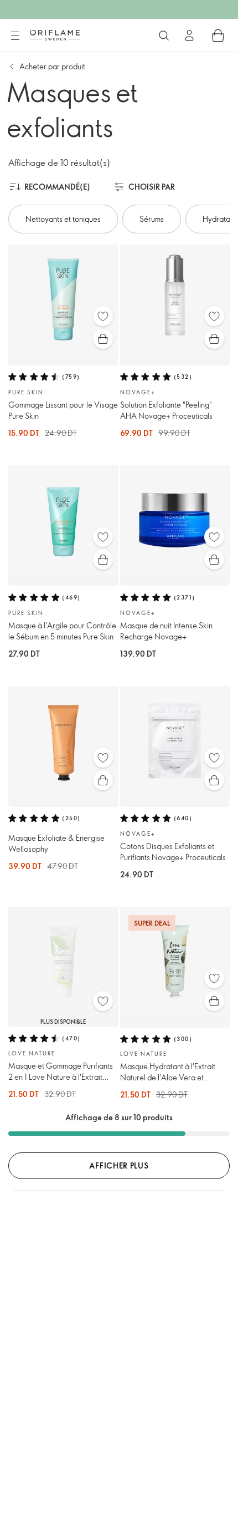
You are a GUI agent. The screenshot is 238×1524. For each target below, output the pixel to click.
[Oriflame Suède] (54, 35)
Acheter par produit (52, 66)
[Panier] (218, 35)
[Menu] (15, 36)
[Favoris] (103, 316)
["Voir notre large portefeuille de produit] (164, 35)
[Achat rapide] (103, 339)
